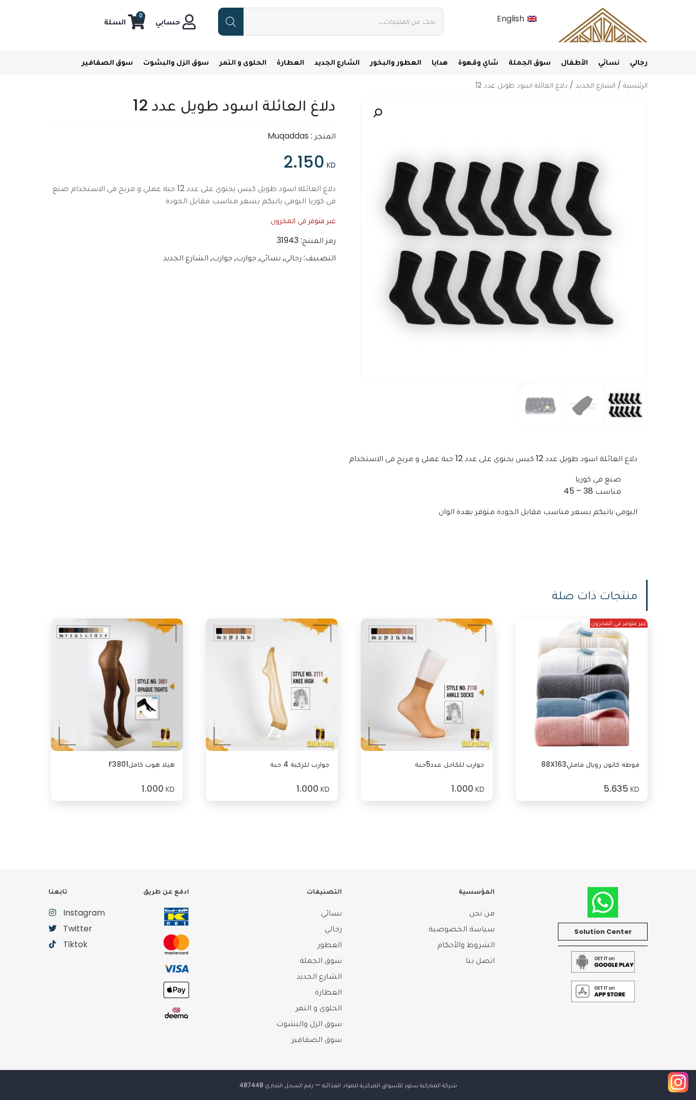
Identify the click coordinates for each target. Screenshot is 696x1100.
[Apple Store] (603, 991)
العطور (329, 944)
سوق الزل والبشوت (176, 62)
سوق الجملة (529, 62)
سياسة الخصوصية (462, 928)
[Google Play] (603, 962)
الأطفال (574, 62)
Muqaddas (288, 136)
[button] (377, 113)
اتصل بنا (480, 960)
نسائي (609, 62)
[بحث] (231, 22)
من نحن (482, 913)
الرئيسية (635, 85)
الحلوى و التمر (242, 62)
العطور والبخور (395, 62)
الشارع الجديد (337, 62)
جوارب (246, 257)
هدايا (440, 62)
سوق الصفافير (107, 62)
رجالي (639, 62)
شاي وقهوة (478, 62)
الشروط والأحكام (466, 944)
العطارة (290, 62)
